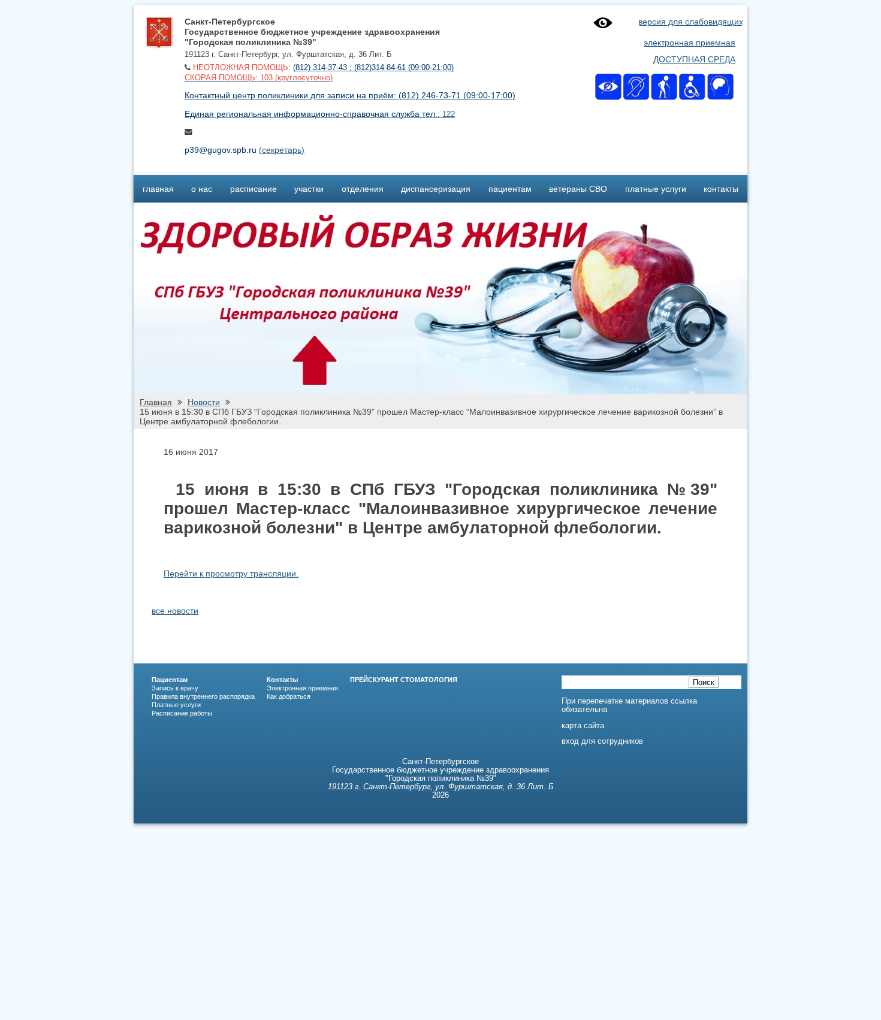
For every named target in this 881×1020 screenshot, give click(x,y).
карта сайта (583, 726)
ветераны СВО (578, 189)
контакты (721, 189)
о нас (201, 189)
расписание (253, 189)
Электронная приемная (302, 688)
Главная (156, 402)
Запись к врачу (175, 688)
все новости (175, 610)
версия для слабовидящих (690, 21)
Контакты (282, 679)
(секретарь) (281, 150)
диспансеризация (435, 189)
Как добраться (288, 696)
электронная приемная (689, 42)
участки (309, 189)
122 (448, 114)
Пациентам (170, 679)
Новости (204, 402)
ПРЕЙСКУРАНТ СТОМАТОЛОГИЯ (403, 679)
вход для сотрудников (602, 741)
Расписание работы (182, 713)
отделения (363, 189)
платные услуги (655, 189)
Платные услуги (176, 704)
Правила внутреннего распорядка (203, 696)
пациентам (510, 189)
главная (158, 189)
